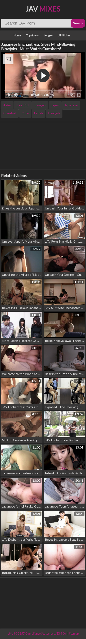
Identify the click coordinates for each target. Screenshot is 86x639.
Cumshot (9, 113)
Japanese (71, 105)
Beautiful (23, 105)
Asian (7, 105)
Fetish (38, 113)
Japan (55, 105)
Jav (43, 8)
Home (17, 35)
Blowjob (40, 105)
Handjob (54, 113)
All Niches (64, 35)
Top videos (32, 35)
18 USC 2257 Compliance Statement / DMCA (36, 633)
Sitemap (73, 633)
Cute (25, 113)
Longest (48, 35)
